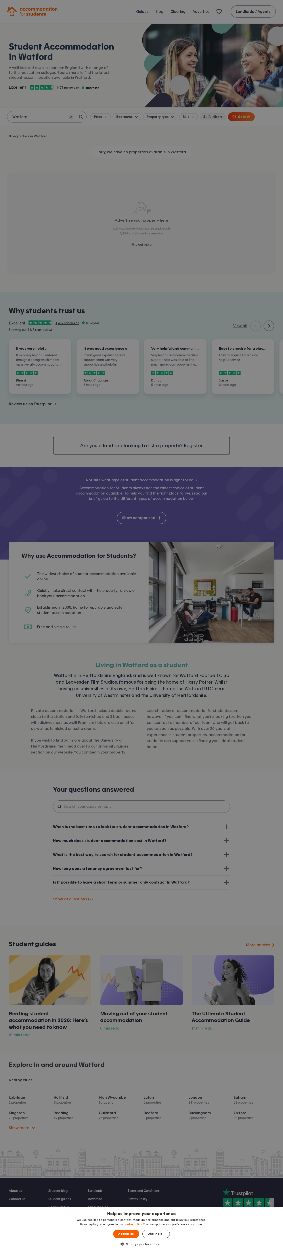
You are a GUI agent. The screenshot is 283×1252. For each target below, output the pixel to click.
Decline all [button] (156, 1234)
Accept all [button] (126, 1234)
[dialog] (141, 1229)
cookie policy (133, 1224)
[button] (141, 1244)
